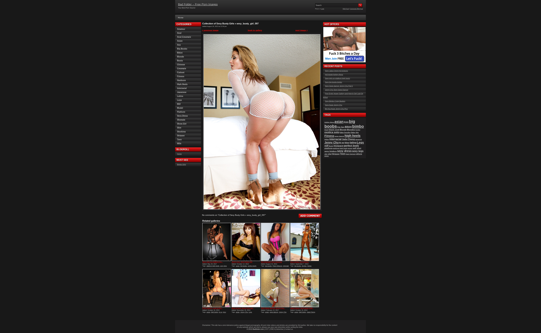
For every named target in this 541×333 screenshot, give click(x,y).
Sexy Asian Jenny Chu (333, 105)
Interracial (182, 88)
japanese (358, 139)
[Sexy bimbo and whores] (304, 242)
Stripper (181, 135)
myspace (338, 146)
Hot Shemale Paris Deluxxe (271, 262)
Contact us (289, 329)
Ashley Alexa (329, 122)
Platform (181, 112)
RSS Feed (346, 9)
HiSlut (326, 139)
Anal (179, 33)
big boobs (243, 266)
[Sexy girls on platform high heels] (216, 242)
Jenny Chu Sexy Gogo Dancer (336, 90)
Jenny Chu (244, 312)
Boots (180, 60)
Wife (179, 143)
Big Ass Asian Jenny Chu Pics (336, 109)
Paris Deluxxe (277, 266)
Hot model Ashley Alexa (334, 75)
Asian (180, 41)
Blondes (351, 130)
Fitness (180, 76)
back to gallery (255, 30)
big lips (304, 266)
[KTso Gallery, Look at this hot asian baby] (216, 288)
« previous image (210, 30)
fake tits (355, 132)
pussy (350, 148)
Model (180, 108)
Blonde (180, 56)
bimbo (309, 266)
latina (353, 142)
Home (180, 17)
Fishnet (180, 72)
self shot (357, 148)
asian (238, 266)
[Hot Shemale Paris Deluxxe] (275, 242)
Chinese (181, 64)
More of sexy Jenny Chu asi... (243, 308)
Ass (179, 45)
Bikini (180, 52)
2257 (267, 329)
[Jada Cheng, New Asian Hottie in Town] (304, 288)
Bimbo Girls (181, 165)
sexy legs (223, 266)
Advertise (279, 329)
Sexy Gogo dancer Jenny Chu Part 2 (339, 86)
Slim (179, 127)
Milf (179, 104)
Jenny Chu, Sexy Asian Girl (242, 262)
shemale (286, 266)
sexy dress (344, 150)
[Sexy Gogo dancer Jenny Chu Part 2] (275, 288)
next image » (301, 30)
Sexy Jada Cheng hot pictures (336, 71)
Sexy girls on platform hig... (212, 262)
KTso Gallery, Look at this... (212, 308)
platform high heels (213, 266)
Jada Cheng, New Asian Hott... (301, 308)
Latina (180, 96)
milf (326, 146)
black (326, 130)
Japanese (181, 92)
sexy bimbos (330, 151)
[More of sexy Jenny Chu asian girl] (246, 288)
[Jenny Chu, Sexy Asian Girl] (246, 242)
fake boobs (345, 132)
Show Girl (181, 123)
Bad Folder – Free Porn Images (198, 4)
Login (322, 9)
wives (326, 156)
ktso (224, 312)
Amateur (181, 29)
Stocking (181, 131)
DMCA (272, 329)
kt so (220, 312)
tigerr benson (351, 154)
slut (330, 154)
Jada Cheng (311, 312)
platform (328, 148)
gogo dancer (274, 312)
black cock (334, 130)
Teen (179, 139)
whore (359, 154)
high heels (214, 312)
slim (326, 154)
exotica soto (331, 132)
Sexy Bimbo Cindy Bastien (335, 101)
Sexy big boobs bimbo (333, 82)
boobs (357, 130)
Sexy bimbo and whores (299, 262)
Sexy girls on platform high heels (337, 78)
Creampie (181, 68)
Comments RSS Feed (356, 9)
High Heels (182, 84)
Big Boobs (182, 48)
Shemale (181, 120)
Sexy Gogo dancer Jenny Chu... (273, 308)
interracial (335, 139)
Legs (250, 312)
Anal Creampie (184, 37)
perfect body (252, 266)
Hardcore (181, 80)
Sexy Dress (182, 116)
